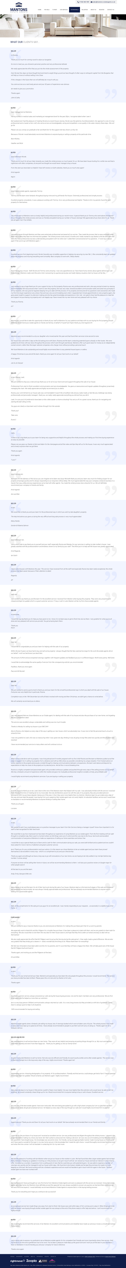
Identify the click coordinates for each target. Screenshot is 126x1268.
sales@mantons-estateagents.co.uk (104, 2)
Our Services (64, 9)
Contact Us (110, 9)
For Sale (46, 9)
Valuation (84, 9)
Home (39, 9)
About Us (93, 9)
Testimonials (74, 9)
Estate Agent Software (110, 1256)
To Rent (54, 9)
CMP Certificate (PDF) (90, 1256)
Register (101, 9)
